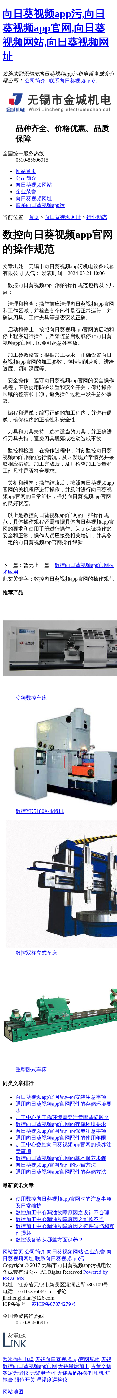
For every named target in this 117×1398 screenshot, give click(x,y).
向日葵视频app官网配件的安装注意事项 (61, 1097)
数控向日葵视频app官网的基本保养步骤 (61, 1158)
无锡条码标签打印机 (80, 1373)
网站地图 (13, 1391)
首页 (34, 217)
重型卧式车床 (31, 1069)
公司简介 (35, 80)
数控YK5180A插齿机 (40, 811)
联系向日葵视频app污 (73, 80)
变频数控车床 (31, 698)
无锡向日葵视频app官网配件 (67, 1359)
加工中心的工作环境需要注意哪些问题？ (62, 1117)
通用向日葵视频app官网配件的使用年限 (61, 1138)
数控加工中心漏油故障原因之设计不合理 (62, 1212)
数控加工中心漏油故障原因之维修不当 (60, 1219)
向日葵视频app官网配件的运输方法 (56, 1165)
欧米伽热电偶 (18, 1359)
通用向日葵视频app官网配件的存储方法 (61, 1171)
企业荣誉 (26, 191)
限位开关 (24, 1379)
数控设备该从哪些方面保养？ (49, 1239)
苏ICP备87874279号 (54, 1304)
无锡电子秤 (43, 1373)
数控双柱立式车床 (36, 953)
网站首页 (26, 171)
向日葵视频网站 (34, 185)
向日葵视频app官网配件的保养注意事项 (61, 1131)
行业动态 (96, 217)
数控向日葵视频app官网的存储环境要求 (61, 1124)
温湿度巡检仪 (52, 1379)
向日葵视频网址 (34, 198)
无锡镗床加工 (73, 1366)
